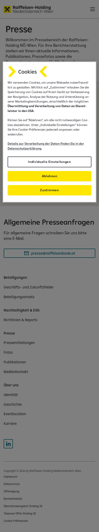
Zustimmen (49, 190)
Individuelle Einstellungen (49, 162)
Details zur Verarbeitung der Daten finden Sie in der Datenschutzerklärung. (46, 146)
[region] (50, 132)
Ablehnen (49, 176)
